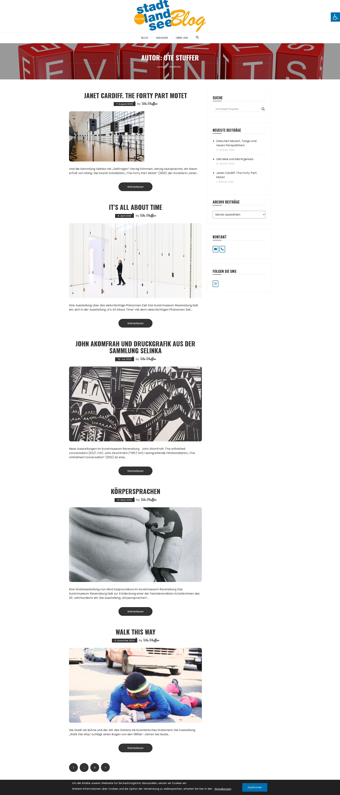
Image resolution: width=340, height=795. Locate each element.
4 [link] (95, 767)
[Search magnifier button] (263, 109)
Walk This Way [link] (135, 631)
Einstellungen (223, 789)
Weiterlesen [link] (135, 187)
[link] (335, 17)
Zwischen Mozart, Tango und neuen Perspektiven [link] (236, 143)
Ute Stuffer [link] (149, 103)
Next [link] (105, 767)
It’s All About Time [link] (135, 207)
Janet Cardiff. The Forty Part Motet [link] (135, 95)
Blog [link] (144, 38)
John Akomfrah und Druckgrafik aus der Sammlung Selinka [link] (135, 347)
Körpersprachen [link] (135, 491)
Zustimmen (255, 787)
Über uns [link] (182, 38)
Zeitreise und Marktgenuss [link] (234, 159)
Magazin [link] (162, 38)
